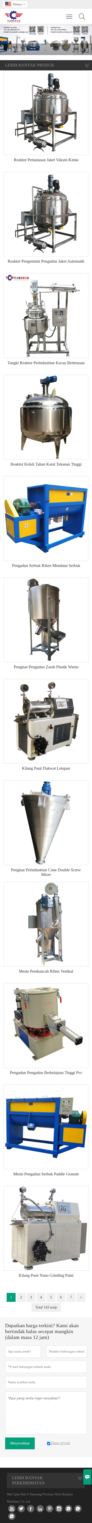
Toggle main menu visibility (69, 16)
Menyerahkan (20, 1443)
